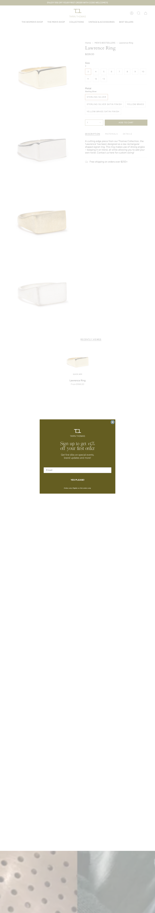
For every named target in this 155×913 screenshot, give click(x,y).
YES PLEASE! (77, 480)
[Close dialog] (112, 422)
